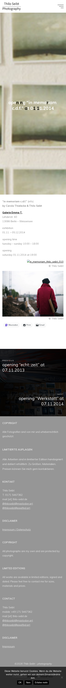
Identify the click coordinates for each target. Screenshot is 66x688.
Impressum (8, 646)
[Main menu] (61, 6)
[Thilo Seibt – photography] (11, 6)
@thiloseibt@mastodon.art (17, 503)
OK (20, 682)
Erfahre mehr (41, 682)
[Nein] (61, 677)
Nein (28, 682)
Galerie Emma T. (12, 212)
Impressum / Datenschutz (16, 529)
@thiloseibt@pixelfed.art (16, 508)
